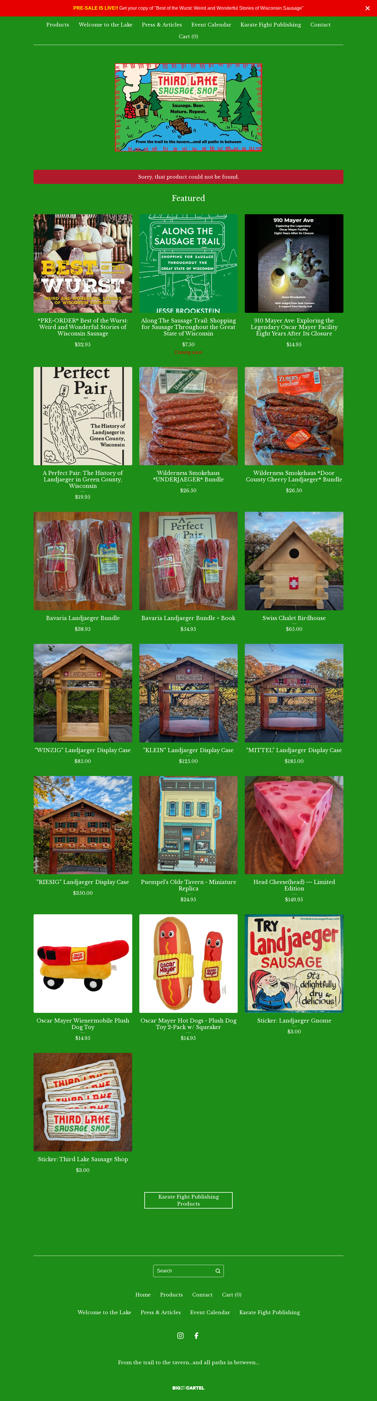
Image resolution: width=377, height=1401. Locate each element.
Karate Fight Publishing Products (188, 1200)
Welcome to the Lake (106, 25)
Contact (320, 25)
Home (143, 1295)
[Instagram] (180, 1335)
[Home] (188, 107)
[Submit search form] (217, 1270)
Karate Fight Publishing (271, 25)
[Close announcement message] (367, 8)
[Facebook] (196, 1335)
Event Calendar (211, 25)
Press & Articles (162, 25)
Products (58, 25)
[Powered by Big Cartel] (188, 1388)
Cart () (188, 36)
